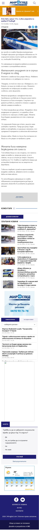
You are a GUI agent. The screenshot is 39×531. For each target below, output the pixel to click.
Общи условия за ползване (19, 523)
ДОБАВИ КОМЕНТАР (12, 217)
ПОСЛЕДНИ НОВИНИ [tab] (28, 319)
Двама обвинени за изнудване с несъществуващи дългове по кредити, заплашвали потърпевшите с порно (27, 272)
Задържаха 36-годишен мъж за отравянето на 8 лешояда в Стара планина (27, 283)
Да (6, 437)
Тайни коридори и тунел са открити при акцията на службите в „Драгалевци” (27, 227)
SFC (28, 526)
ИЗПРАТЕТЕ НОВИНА (19, 505)
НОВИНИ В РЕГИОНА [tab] (10, 319)
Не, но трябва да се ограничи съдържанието (16, 442)
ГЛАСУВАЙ (19, 457)
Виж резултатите (19, 461)
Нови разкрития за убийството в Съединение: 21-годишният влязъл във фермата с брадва (27, 260)
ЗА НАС (19, 508)
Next (38, 11)
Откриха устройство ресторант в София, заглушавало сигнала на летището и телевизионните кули (25, 238)
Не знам (8, 450)
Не (6, 446)
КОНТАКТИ (19, 511)
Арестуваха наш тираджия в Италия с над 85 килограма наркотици (27, 250)
